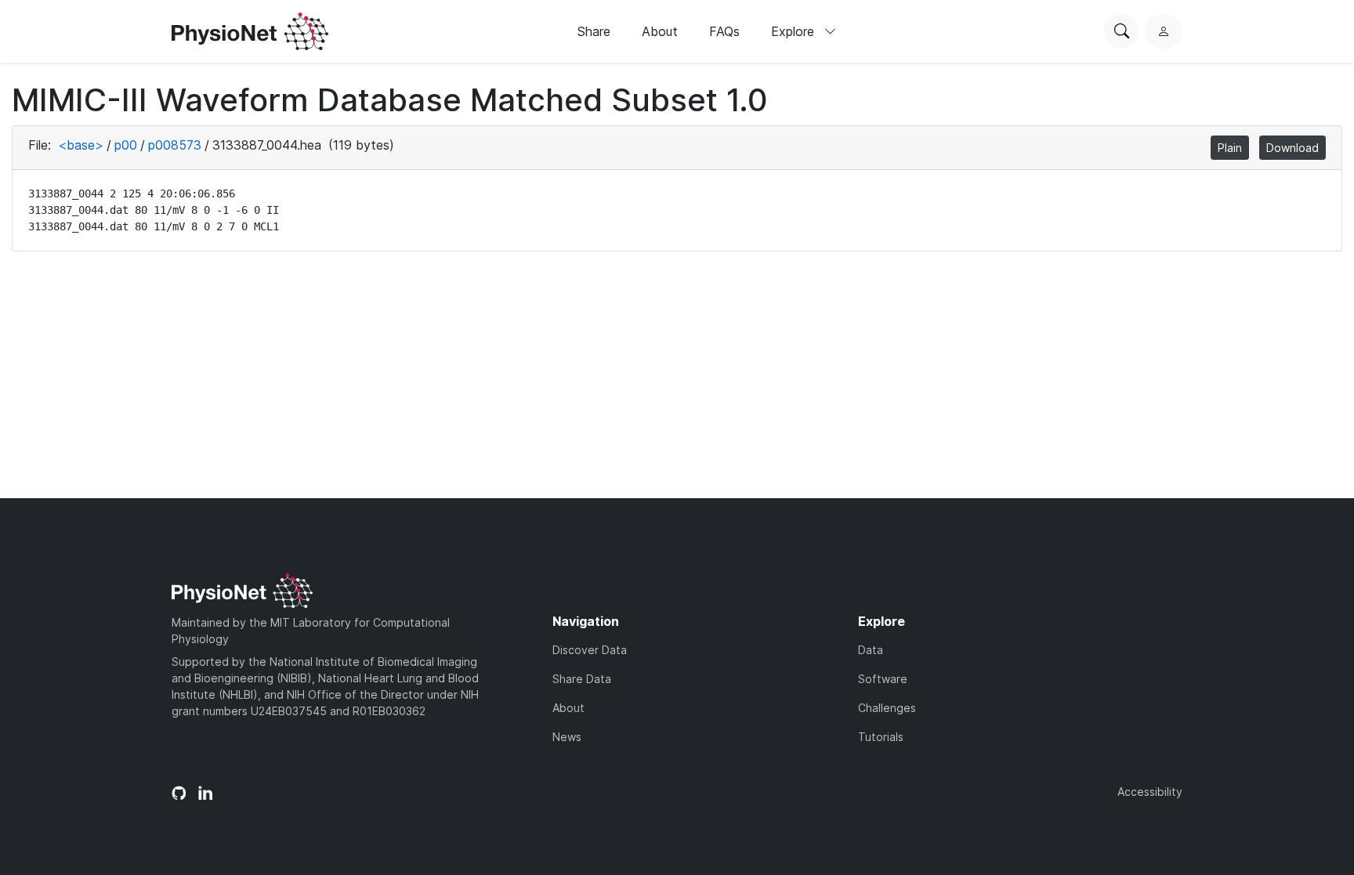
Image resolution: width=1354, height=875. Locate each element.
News (566, 736)
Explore (794, 31)
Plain (1230, 147)
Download (1292, 147)
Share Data (581, 678)
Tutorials (880, 736)
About (660, 31)
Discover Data (589, 649)
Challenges (887, 707)
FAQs (724, 31)
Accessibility (1149, 791)
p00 (125, 145)
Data (870, 649)
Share (593, 31)
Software (882, 678)
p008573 (174, 145)
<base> (80, 145)
